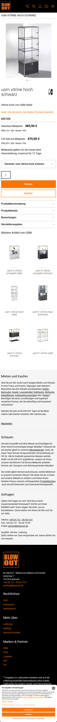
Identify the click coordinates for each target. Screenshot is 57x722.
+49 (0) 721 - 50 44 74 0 (20, 519)
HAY (5, 660)
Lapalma (7, 656)
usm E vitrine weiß (43, 353)
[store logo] (6, 6)
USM (5, 648)
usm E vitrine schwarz (14, 354)
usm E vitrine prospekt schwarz (43, 272)
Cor (5, 664)
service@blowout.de (18, 526)
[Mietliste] (46, 6)
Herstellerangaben (11, 224)
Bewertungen (8, 217)
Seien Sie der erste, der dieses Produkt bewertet (27, 112)
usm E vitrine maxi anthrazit (42, 313)
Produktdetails (9, 210)
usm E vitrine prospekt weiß (14, 272)
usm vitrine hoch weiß (14, 313)
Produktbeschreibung (13, 203)
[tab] (28, 203)
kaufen (28, 193)
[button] (27, 80)
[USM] (50, 95)
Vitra (5, 652)
